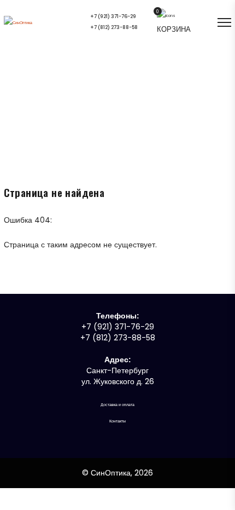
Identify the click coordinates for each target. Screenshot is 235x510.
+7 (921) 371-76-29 (113, 17)
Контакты (117, 421)
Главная (110, 108)
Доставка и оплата (117, 404)
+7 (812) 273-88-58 (114, 28)
